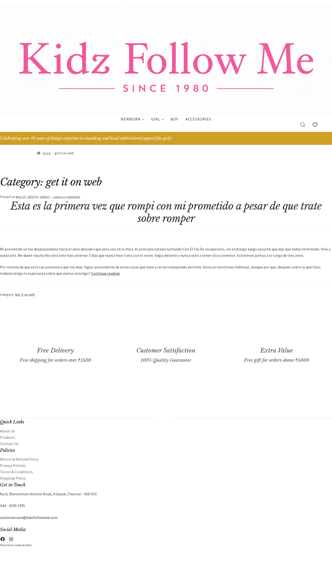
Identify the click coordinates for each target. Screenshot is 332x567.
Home (47, 153)
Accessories (198, 119)
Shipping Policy (13, 478)
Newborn (131, 119)
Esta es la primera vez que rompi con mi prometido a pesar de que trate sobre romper (166, 212)
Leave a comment (66, 197)
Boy (174, 119)
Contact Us (9, 443)
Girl (155, 119)
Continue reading (105, 273)
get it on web (25, 294)
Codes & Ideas (23, 545)
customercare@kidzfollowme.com (29, 517)
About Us (7, 431)
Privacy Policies (13, 465)
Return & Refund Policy (19, 459)
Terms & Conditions (16, 471)
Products (7, 437)
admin (44, 197)
